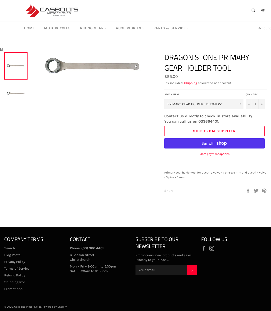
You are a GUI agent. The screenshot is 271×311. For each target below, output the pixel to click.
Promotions (13, 289)
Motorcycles (57, 28)
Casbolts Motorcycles (27, 306)
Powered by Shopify (55, 306)
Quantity (251, 94)
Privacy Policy (14, 262)
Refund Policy (14, 275)
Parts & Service (170, 28)
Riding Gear (92, 28)
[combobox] (253, 10)
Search (9, 248)
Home (29, 28)
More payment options (214, 154)
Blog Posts (12, 255)
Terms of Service (16, 268)
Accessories (129, 28)
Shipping (190, 83)
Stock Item (171, 94)
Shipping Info (14, 282)
